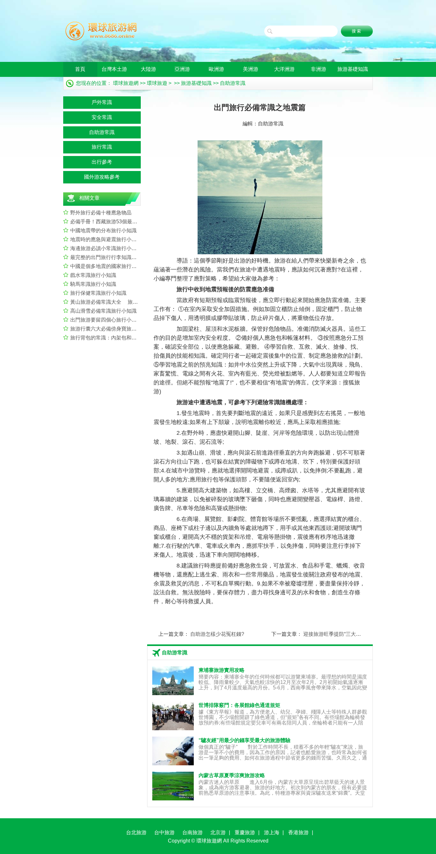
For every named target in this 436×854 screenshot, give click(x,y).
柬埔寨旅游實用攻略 (221, 670)
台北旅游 (136, 832)
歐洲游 (216, 69)
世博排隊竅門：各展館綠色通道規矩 (239, 705)
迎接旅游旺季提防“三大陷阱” (335, 634)
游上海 (271, 832)
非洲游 (318, 69)
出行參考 (102, 162)
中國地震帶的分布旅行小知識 (103, 230)
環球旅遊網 (126, 83)
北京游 (218, 832)
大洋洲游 (284, 69)
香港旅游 (298, 832)
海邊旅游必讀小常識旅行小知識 (106, 248)
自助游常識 (232, 83)
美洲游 (250, 69)
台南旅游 (192, 832)
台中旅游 (164, 832)
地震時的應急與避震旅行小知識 (106, 239)
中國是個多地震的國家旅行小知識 (108, 266)
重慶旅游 (245, 832)
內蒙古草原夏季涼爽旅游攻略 (232, 775)
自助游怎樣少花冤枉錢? (217, 634)
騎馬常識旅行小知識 (93, 284)
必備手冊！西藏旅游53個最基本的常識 (114, 221)
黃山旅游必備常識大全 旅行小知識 (111, 302)
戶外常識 (102, 102)
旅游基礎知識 (352, 69)
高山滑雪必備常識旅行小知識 (103, 311)
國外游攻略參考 (102, 177)
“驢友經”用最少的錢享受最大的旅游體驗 (244, 740)
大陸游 (148, 69)
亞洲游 (182, 69)
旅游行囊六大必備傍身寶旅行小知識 (111, 328)
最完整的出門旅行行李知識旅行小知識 (113, 257)
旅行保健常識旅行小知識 (98, 293)
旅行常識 (102, 147)
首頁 (80, 69)
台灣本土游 (114, 69)
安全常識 (102, 117)
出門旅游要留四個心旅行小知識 (106, 320)
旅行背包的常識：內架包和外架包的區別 (116, 337)
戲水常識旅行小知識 (93, 275)
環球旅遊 (157, 83)
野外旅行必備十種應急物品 (101, 212)
